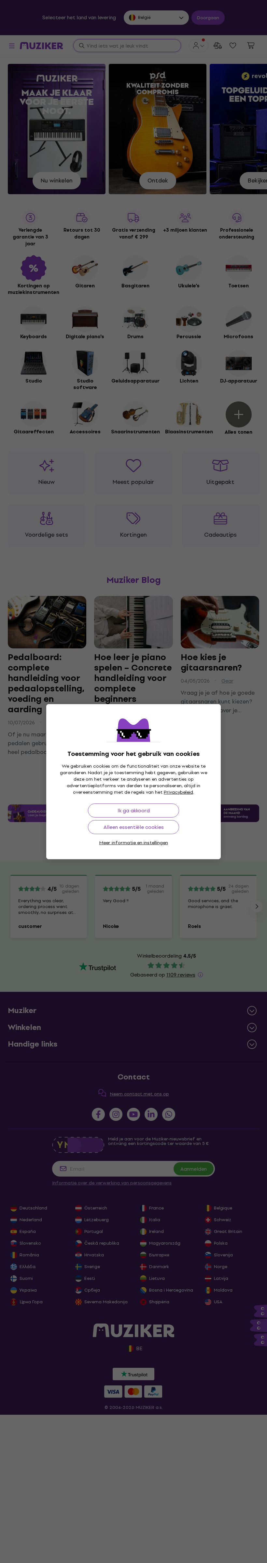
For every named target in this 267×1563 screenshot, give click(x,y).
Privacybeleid (178, 792)
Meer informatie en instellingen (133, 842)
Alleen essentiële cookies (134, 827)
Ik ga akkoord (134, 810)
